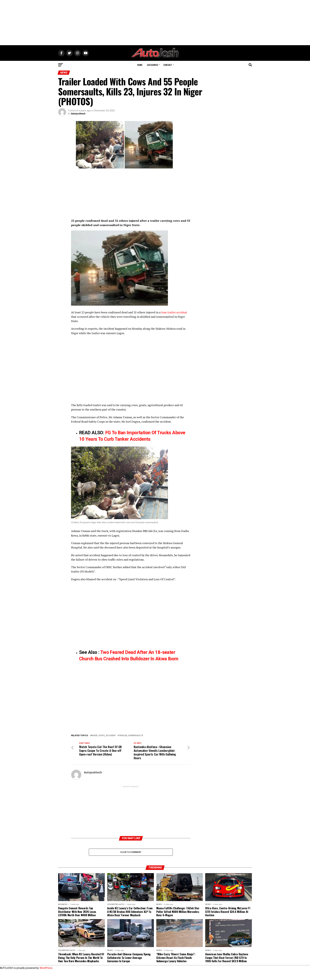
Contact (167, 64)
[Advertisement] (155, 22)
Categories (152, 64)
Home (139, 64)
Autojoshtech (78, 113)
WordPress (46, 967)
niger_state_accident (103, 736)
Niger (181, 317)
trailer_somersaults (131, 736)
